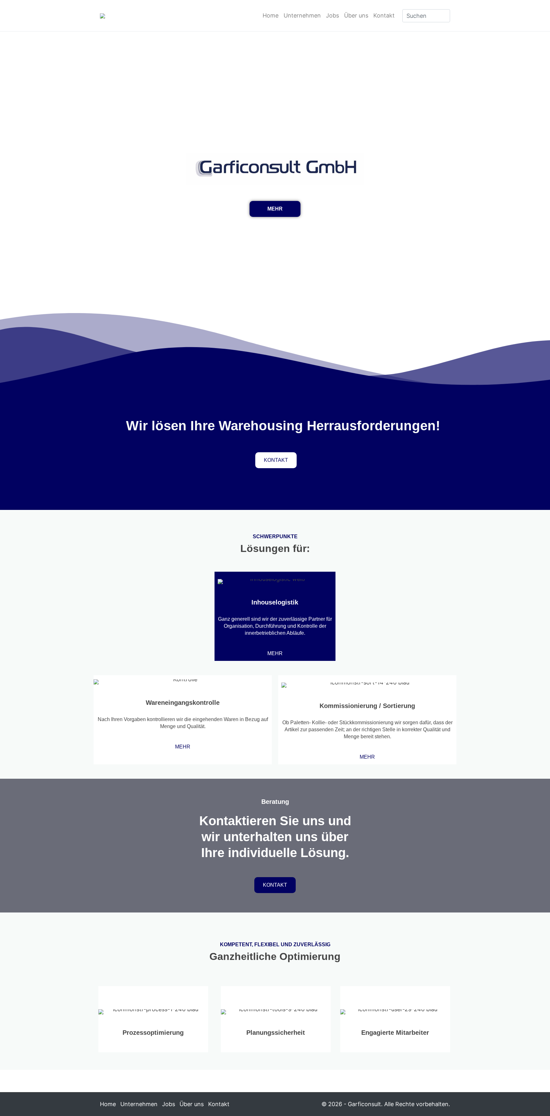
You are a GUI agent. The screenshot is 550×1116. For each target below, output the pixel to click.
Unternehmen (302, 15)
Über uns (356, 15)
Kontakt (384, 15)
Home (271, 15)
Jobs (332, 15)
